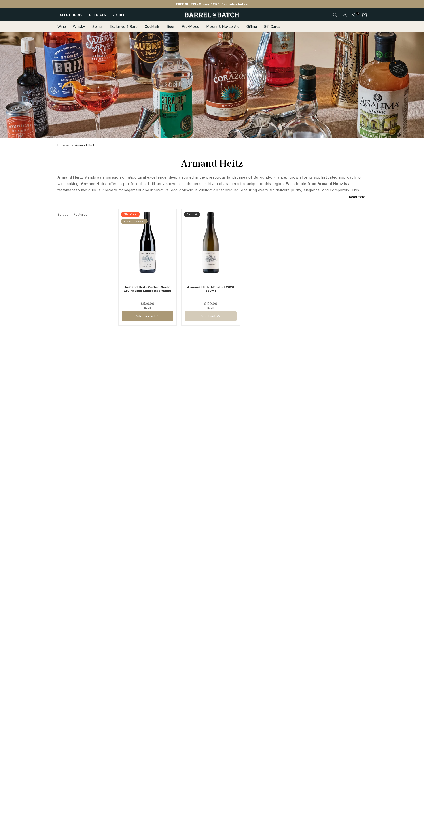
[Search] (335, 15)
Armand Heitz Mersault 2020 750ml (210, 288)
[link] (212, 85)
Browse (63, 145)
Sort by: (63, 214)
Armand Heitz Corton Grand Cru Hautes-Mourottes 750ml (147, 288)
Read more (357, 197)
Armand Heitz (85, 145)
